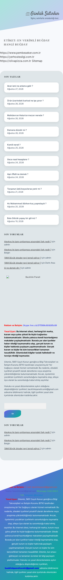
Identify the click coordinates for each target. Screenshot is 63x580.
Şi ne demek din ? (12, 268)
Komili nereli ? (13, 144)
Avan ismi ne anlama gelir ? (20, 86)
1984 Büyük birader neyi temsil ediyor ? (22, 257)
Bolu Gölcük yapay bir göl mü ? (22, 218)
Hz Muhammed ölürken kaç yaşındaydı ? (26, 203)
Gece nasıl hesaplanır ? (18, 159)
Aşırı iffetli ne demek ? (17, 174)
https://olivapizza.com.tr (15, 61)
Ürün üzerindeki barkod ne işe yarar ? (25, 100)
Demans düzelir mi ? (17, 130)
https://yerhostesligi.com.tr (17, 56)
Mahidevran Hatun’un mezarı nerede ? (25, 115)
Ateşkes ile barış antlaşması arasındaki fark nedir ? (27, 241)
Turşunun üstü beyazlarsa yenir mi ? (24, 189)
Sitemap (37, 61)
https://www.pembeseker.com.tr (20, 52)
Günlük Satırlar (45, 13)
